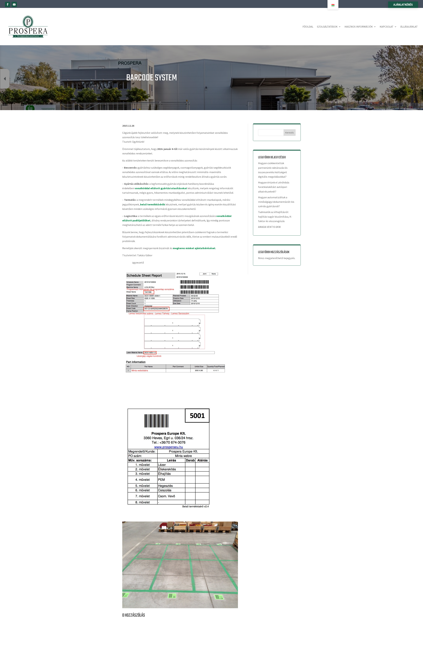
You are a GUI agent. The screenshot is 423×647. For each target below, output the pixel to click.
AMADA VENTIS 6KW (269, 226)
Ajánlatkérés (403, 4)
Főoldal (308, 26)
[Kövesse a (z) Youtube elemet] (14, 4)
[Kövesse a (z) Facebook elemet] (7, 4)
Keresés (289, 132)
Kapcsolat (386, 26)
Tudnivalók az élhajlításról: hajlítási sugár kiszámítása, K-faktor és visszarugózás (275, 216)
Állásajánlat (409, 26)
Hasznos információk (359, 26)
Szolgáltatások (327, 26)
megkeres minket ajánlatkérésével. (194, 248)
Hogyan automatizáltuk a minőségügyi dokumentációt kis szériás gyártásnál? (276, 202)
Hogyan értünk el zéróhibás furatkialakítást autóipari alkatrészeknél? (273, 187)
